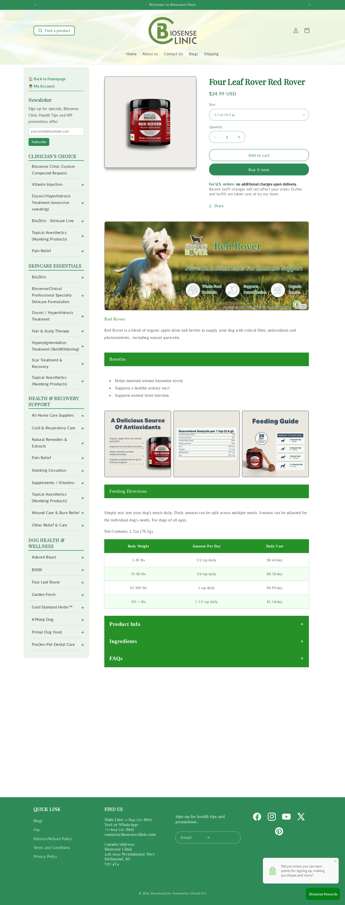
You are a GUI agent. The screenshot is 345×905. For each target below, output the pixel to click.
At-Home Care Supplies (53, 415)
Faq (37, 830)
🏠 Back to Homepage (47, 79)
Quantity (216, 127)
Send (130, 769)
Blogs (38, 821)
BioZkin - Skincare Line (53, 221)
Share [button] (219, 206)
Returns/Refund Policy (53, 839)
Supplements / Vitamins (53, 483)
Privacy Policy (45, 856)
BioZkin (39, 277)
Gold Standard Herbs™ (52, 607)
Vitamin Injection (47, 184)
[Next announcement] (309, 5)
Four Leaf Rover (46, 582)
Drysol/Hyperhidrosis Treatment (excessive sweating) (51, 202)
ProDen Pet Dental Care (53, 644)
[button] (54, 30)
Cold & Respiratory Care (54, 428)
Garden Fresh (43, 594)
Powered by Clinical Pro (189, 893)
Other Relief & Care (49, 525)
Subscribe (39, 142)
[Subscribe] (207, 837)
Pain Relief (41, 251)
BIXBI (37, 570)
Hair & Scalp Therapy (50, 331)
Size (212, 104)
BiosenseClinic (161, 893)
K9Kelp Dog (43, 619)
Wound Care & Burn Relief (55, 513)
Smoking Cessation (49, 470)
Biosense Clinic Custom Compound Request (53, 169)
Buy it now (259, 169)
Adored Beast (44, 557)
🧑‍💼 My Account (42, 86)
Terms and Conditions (52, 847)
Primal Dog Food (47, 632)
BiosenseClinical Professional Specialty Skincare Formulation (52, 295)
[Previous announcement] (35, 5)
